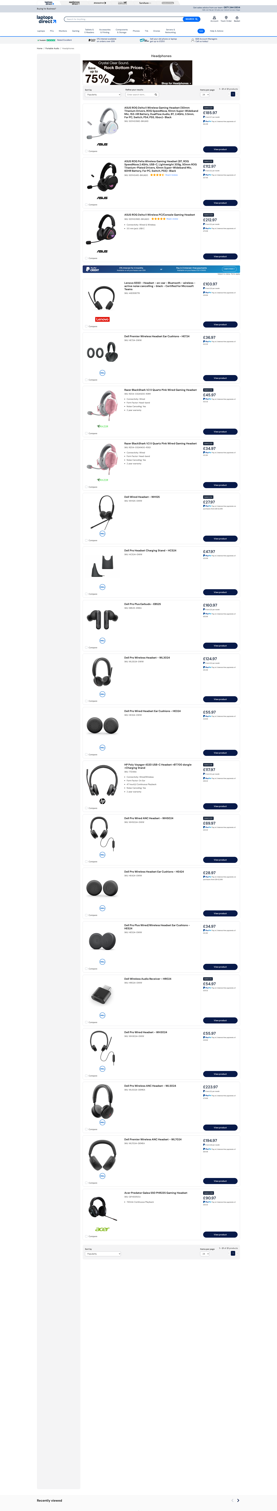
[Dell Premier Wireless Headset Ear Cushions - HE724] (102, 369)
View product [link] (220, 149)
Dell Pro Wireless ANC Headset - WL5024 (150, 1085)
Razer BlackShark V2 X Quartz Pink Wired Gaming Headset (160, 390)
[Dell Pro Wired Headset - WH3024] (102, 1064)
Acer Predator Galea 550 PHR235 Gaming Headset (155, 1192)
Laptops (41, 31)
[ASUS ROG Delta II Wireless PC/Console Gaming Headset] (102, 247)
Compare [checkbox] (93, 151)
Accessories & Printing (105, 31)
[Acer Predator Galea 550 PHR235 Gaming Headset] (102, 1225)
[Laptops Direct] (49, 3)
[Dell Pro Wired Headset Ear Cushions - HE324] (102, 743)
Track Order (226, 21)
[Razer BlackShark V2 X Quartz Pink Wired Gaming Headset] (102, 422)
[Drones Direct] (99, 3)
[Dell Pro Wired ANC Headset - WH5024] (102, 850)
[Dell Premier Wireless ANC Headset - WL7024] (102, 1171)
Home (39, 48)
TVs (146, 31)
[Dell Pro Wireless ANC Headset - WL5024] (102, 1118)
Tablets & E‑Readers (89, 31)
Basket (237, 21)
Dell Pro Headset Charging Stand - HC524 (150, 550)
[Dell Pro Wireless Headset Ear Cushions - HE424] (102, 904)
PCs (52, 31)
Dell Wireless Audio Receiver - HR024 (147, 978)
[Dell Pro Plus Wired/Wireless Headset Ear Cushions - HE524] (102, 957)
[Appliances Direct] (74, 3)
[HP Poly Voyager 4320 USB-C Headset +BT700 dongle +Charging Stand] (102, 797)
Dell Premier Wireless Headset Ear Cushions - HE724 (156, 336)
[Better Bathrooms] (122, 3)
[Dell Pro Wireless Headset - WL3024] (102, 690)
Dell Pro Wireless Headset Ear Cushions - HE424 (154, 871)
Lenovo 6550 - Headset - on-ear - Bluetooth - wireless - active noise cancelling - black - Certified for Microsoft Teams (159, 286)
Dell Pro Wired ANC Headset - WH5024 (148, 818)
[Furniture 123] (144, 3)
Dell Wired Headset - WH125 (142, 497)
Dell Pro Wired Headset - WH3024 (145, 1032)
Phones (136, 31)
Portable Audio (52, 48)
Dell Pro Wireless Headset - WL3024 (147, 657)
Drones (156, 31)
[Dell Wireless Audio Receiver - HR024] (102, 1011)
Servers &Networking (170, 31)
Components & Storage (122, 31)
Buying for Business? (46, 9)
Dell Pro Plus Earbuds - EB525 (142, 604)
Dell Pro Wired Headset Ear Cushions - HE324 (152, 711)
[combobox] (132, 19)
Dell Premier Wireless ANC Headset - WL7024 (152, 1139)
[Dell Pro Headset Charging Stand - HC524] (102, 583)
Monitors (63, 31)
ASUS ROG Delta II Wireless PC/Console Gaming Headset (159, 214)
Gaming (75, 31)
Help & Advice (216, 31)
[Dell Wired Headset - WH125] (102, 529)
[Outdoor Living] (167, 3)
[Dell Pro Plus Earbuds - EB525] (102, 636)
